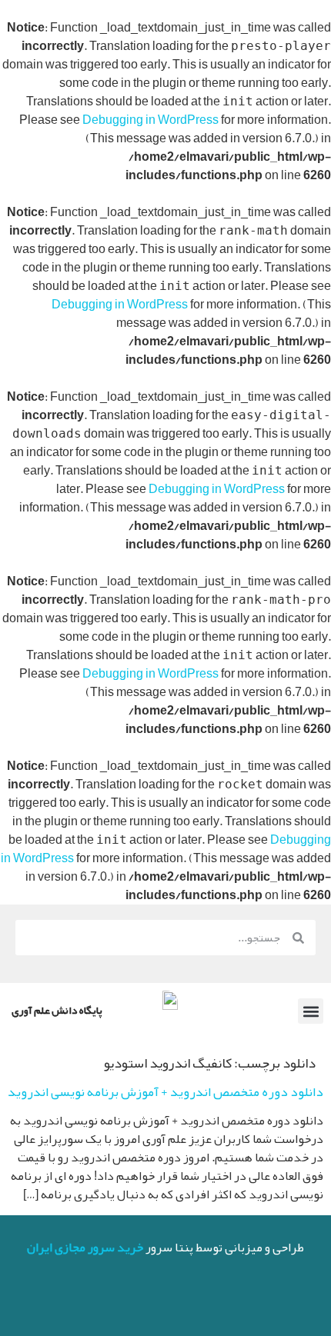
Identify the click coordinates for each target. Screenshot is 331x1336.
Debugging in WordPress (150, 120)
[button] (310, 1011)
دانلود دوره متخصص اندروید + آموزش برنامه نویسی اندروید (165, 1091)
